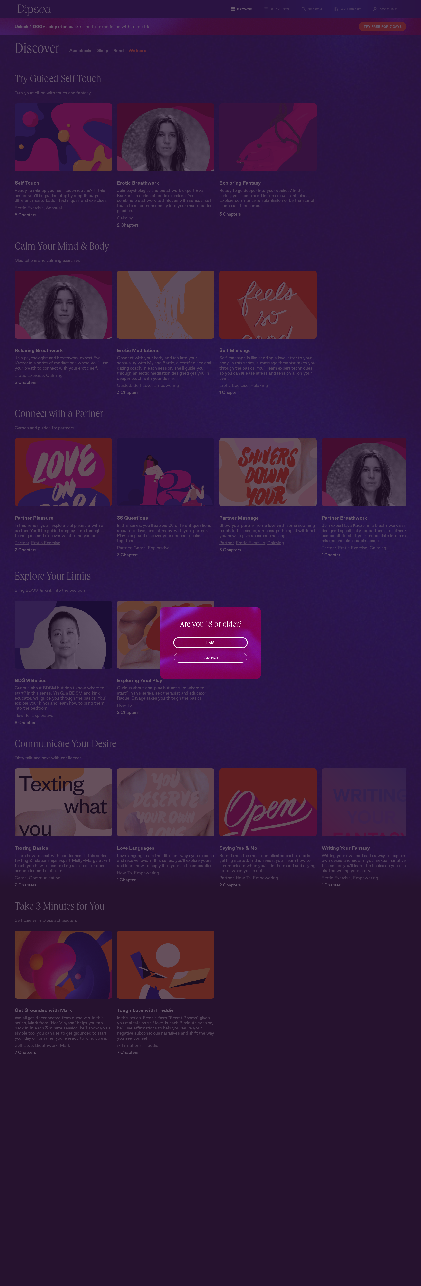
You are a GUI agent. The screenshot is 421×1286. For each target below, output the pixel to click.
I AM (210, 642)
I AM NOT (211, 657)
